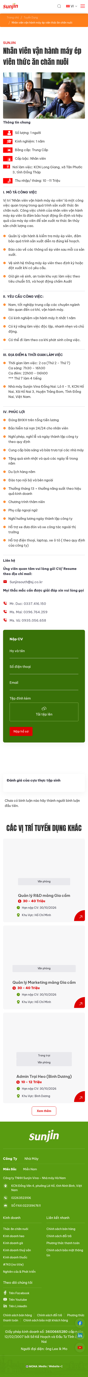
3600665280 (56, 1332)
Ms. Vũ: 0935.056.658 (28, 620)
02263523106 (21, 1198)
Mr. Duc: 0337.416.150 (28, 604)
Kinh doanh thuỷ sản (17, 1250)
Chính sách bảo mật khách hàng (45, 1320)
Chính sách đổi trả (58, 1236)
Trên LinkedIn (18, 1306)
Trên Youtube (18, 1300)
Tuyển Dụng (31, 17)
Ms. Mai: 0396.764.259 (28, 612)
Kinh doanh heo (13, 1236)
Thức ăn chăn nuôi (15, 1229)
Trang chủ (13, 17)
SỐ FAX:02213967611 (26, 1205)
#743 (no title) (13, 1264)
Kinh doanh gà (13, 1243)
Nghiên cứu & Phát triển (19, 1272)
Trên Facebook (19, 1293)
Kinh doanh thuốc (15, 1257)
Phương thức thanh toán (63, 1243)
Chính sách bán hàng (60, 1229)
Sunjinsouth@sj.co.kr (26, 582)
